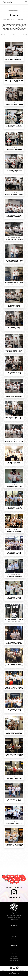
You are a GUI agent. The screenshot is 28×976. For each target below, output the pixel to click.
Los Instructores (14, 940)
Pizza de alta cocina (14, 930)
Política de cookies (14, 960)
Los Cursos (14, 938)
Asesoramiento (14, 947)
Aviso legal (14, 956)
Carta (10, 973)
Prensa (21, 19)
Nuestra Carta (14, 931)
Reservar (16, 973)
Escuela (14, 15)
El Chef (14, 928)
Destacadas (13, 11)
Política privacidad (14, 958)
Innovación (8, 19)
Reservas (14, 949)
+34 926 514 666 (14, 919)
